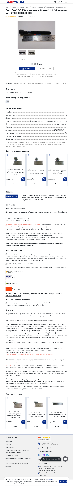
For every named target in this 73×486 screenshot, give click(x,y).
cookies (49, 479)
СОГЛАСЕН (63, 481)
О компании (10, 447)
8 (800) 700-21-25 (47, 443)
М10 (7, 101)
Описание (9, 83)
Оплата (63, 83)
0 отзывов (20, 16)
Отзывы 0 (48, 83)
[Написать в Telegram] (47, 455)
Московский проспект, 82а (47, 473)
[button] (9, 187)
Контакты (9, 441)
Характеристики (19, 83)
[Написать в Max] (43, 455)
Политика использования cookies (17, 463)
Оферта (8, 466)
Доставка (56, 83)
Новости (8, 444)
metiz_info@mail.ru (46, 448)
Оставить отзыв (12, 196)
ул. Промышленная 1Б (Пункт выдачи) (50, 466)
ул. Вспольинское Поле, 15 (47, 470)
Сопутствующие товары (35, 83)
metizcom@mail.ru (46, 451)
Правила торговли (12, 455)
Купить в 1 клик (45, 68)
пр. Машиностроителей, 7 (47, 468)
